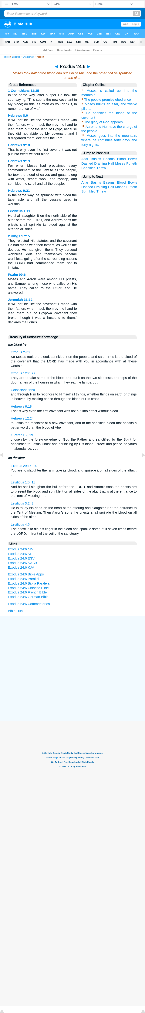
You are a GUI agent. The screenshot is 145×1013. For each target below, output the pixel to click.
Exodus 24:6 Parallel (23, 579)
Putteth (131, 163)
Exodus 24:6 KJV (21, 567)
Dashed (87, 163)
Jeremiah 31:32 (20, 300)
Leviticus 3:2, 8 (22, 503)
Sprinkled (88, 168)
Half (111, 163)
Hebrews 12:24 (22, 418)
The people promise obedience (107, 99)
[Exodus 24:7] (140, 463)
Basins (96, 159)
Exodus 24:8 (20, 352)
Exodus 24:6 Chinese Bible (28, 588)
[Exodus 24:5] (4, 463)
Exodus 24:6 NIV (20, 549)
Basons (109, 159)
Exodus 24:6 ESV (21, 558)
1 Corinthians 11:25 (23, 91)
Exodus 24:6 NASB (22, 563)
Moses (120, 163)
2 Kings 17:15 (19, 236)
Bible (7, 57)
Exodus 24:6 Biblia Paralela (28, 583)
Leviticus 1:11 (19, 211)
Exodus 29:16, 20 (24, 466)
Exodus (16, 57)
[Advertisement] (72, 644)
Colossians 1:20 (23, 390)
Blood (121, 159)
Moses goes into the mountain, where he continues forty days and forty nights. (109, 140)
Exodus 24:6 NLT (21, 554)
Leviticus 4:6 (20, 524)
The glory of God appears (103, 122)
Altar (84, 159)
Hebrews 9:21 (19, 191)
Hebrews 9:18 (19, 145)
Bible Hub (15, 611)
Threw (101, 168)
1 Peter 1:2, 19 (22, 435)
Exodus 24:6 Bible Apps (26, 574)
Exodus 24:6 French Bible (27, 592)
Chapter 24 (28, 57)
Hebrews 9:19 (19, 161)
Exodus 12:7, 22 (23, 373)
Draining (100, 163)
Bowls (132, 159)
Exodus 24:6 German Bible (28, 597)
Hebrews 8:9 (18, 115)
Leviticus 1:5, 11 (23, 482)
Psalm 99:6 (17, 275)
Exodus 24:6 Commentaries (29, 604)
